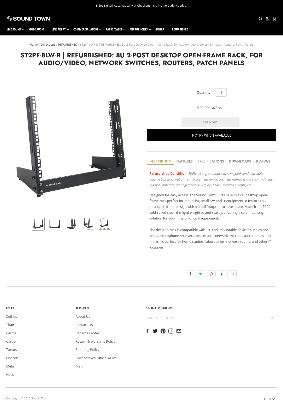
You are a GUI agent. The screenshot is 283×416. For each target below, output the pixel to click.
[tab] (160, 161)
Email (232, 273)
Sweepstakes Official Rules (96, 358)
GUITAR (160, 29)
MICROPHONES (139, 29)
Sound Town (39, 398)
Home (34, 44)
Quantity (203, 92)
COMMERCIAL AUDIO (86, 29)
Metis (10, 366)
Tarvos (11, 349)
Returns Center (87, 333)
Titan (10, 325)
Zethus (11, 316)
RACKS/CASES (114, 29)
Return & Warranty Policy (95, 341)
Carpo (11, 341)
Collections (48, 44)
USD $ (267, 399)
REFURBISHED (180, 29)
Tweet (200, 273)
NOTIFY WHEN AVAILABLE (211, 135)
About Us (83, 316)
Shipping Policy (87, 349)
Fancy (221, 273)
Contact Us (84, 325)
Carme (11, 333)
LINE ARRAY (59, 29)
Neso (10, 374)
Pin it (211, 273)
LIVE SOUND (14, 29)
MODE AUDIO (37, 29)
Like (190, 273)
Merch (81, 366)
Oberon (12, 358)
